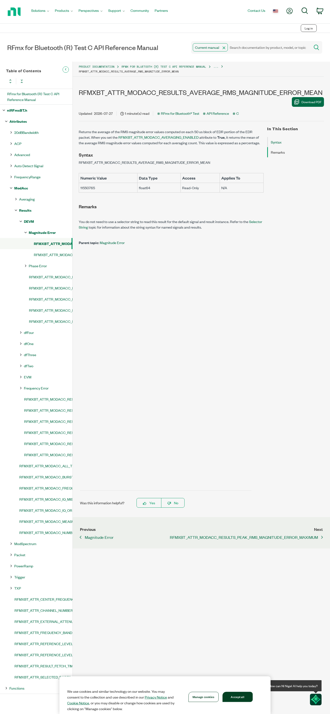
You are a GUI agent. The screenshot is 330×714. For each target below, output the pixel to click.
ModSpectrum (25, 543)
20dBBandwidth (26, 132)
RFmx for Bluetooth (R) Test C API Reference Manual (33, 96)
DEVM (29, 221)
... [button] (215, 67)
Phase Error (38, 265)
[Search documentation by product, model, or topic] (316, 47)
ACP (18, 143)
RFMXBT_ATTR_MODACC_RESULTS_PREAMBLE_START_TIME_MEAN (48, 443)
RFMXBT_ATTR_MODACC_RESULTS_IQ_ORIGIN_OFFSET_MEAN (48, 432)
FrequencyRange (27, 176)
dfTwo (28, 365)
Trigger (19, 576)
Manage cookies (204, 696)
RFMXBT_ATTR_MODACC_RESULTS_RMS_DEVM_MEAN (50, 321)
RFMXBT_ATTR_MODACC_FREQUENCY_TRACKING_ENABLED (45, 487)
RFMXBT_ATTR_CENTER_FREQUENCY (43, 599)
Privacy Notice (156, 697)
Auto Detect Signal (28, 165)
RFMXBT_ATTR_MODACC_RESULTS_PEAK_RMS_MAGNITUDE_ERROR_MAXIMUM (53, 254)
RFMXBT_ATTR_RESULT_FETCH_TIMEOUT (43, 665)
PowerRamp (23, 565)
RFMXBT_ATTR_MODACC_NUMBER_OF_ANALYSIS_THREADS (45, 532)
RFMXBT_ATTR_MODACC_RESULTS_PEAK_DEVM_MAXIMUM (50, 287)
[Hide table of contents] (66, 69)
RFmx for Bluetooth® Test (180, 113)
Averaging (27, 199)
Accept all (237, 696)
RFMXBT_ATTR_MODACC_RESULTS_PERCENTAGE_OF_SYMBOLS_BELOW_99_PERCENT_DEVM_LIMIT (50, 310)
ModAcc (21, 187)
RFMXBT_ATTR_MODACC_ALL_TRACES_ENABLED (45, 465)
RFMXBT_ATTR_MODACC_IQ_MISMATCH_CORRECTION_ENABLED (45, 499)
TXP (17, 588)
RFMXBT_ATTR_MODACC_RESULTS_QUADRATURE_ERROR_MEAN (48, 454)
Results (25, 210)
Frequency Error (36, 387)
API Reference (218, 113)
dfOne (29, 343)
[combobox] (250, 47)
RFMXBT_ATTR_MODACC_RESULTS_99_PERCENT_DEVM (50, 276)
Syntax (276, 141)
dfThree (30, 354)
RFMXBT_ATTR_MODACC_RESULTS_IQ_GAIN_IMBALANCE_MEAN (48, 421)
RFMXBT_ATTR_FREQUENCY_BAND (43, 632)
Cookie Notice (78, 702)
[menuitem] (40, 12)
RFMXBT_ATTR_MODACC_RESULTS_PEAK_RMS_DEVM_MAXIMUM (50, 299)
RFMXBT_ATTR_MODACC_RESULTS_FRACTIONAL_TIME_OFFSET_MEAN (48, 410)
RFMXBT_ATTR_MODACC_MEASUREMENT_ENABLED (45, 521)
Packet (19, 554)
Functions (16, 688)
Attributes (18, 121)
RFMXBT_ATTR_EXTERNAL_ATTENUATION (43, 621)
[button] (224, 47)
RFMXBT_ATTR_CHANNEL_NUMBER (43, 610)
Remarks (278, 152)
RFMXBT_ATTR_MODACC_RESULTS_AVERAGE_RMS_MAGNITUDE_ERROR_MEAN (53, 243)
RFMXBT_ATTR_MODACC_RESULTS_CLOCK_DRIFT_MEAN (48, 399)
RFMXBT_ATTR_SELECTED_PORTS (42, 676)
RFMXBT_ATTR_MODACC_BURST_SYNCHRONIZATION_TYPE (45, 476)
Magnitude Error (42, 232)
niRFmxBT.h (17, 110)
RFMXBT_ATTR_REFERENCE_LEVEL (43, 643)
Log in (309, 28)
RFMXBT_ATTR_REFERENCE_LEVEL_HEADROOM (43, 654)
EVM (27, 376)
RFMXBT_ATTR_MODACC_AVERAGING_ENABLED (158, 137)
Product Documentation (96, 67)
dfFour (29, 332)
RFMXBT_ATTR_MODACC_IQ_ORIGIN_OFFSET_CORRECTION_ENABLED (45, 510)
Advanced (22, 154)
